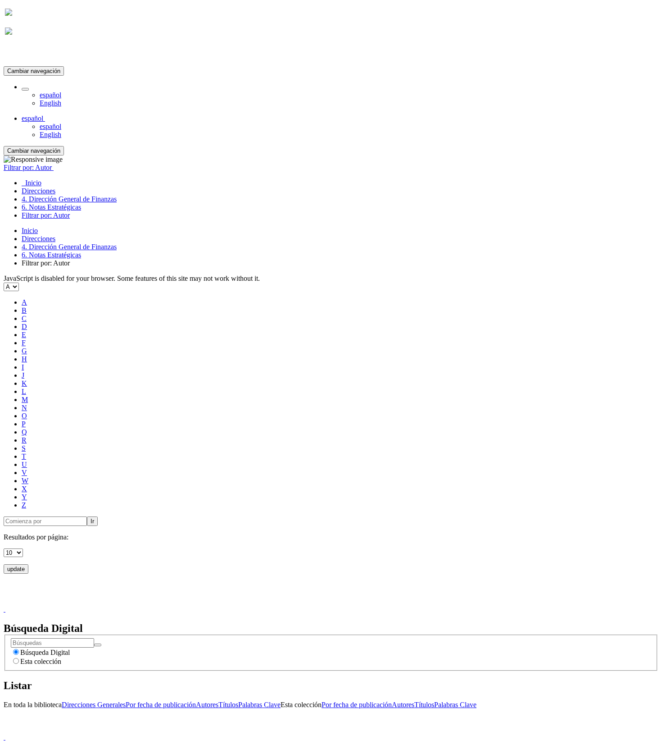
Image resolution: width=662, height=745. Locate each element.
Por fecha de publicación (161, 704)
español (50, 95)
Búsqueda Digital (45, 652)
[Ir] (97, 645)
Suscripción (21, 53)
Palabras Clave (259, 704)
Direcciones (38, 238)
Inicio (30, 230)
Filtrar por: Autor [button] (29, 167)
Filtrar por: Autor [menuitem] (46, 215)
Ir (92, 521)
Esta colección (40, 661)
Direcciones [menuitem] (38, 191)
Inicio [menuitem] (31, 183)
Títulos (228, 704)
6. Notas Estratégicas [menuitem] (51, 207)
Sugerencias (346, 601)
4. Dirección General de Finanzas (69, 247)
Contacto (311, 601)
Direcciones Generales (94, 704)
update (16, 569)
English (50, 103)
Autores (207, 704)
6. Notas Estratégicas (51, 255)
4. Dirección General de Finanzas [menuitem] (69, 199)
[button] (25, 89)
